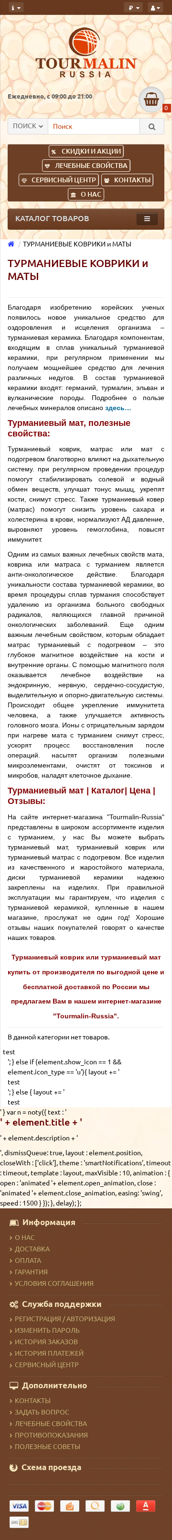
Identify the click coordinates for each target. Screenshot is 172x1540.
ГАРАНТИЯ (31, 1272)
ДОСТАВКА (32, 1249)
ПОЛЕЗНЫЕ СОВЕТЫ (47, 1447)
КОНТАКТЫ (132, 180)
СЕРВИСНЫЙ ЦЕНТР (64, 180)
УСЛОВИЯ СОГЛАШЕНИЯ (54, 1283)
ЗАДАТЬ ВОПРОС (42, 1412)
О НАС (91, 194)
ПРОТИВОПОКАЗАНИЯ (51, 1435)
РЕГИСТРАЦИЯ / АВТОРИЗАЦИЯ (65, 1319)
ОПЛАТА (28, 1260)
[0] (151, 99)
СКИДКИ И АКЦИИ (91, 151)
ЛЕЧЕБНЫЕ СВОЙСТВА (91, 165)
